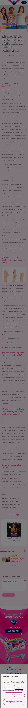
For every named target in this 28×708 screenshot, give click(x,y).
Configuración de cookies (14, 702)
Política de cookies (19, 690)
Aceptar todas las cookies (14, 695)
